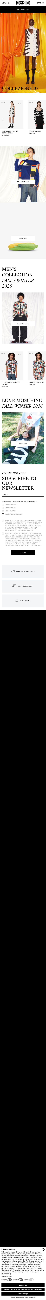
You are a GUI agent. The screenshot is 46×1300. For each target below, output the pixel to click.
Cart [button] (40, 3)
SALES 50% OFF (23, 9)
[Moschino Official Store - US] (23, 3)
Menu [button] (4, 3)
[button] (9, 3)
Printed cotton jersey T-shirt (11, 383)
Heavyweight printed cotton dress (10, 132)
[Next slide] (43, 119)
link (31, 530)
